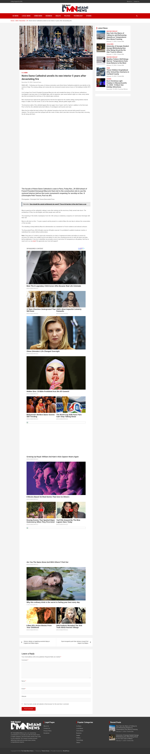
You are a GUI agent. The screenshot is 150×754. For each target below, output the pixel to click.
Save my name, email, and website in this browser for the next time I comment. (46, 704)
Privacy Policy (47, 731)
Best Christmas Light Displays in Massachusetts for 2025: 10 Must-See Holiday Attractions (117, 84)
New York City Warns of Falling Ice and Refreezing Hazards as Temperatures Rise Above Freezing (116, 36)
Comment (25, 660)
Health (58, 16)
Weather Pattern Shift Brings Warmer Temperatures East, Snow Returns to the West (117, 61)
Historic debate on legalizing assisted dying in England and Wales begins (37, 642)
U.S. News (25, 72)
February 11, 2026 (111, 41)
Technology (78, 16)
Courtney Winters (123, 89)
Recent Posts (115, 722)
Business (49, 16)
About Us (129, 1)
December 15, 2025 (112, 89)
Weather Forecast (112, 31)
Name (24, 681)
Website (24, 696)
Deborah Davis (37, 82)
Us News (15, 16)
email (34, 241)
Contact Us (136, 1)
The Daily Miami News (27, 751)
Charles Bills (120, 41)
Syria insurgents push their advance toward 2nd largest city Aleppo (74, 642)
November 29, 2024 (27, 82)
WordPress (66, 751)
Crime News (38, 16)
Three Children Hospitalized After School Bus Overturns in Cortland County (118, 72)
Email (24, 688)
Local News (26, 16)
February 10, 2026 (111, 65)
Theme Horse (45, 751)
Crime (108, 68)
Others (88, 16)
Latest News (103, 28)
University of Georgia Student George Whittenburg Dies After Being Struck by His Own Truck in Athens (118, 49)
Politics (67, 16)
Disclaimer (46, 733)
